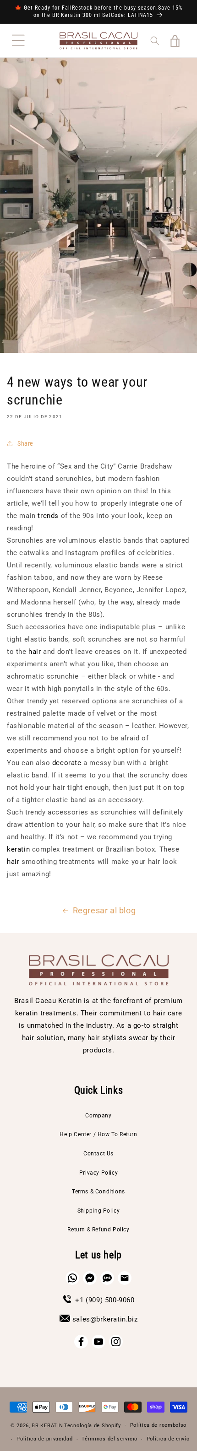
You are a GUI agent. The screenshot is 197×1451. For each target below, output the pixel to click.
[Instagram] (116, 1341)
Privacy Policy (98, 1173)
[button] (18, 41)
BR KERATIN (47, 1425)
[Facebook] (81, 1341)
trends (48, 516)
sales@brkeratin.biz (104, 1319)
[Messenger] (90, 1278)
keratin (18, 849)
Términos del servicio (109, 1439)
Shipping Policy (98, 1211)
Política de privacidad (44, 1439)
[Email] (124, 1278)
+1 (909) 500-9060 (104, 1300)
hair (34, 651)
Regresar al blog (104, 910)
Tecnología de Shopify (92, 1425)
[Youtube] (98, 1341)
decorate (67, 763)
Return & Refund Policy (98, 1229)
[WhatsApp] (72, 1278)
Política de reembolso (158, 1425)
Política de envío (168, 1439)
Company (98, 1115)
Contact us (98, 1153)
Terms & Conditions (98, 1191)
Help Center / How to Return (98, 1134)
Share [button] (25, 443)
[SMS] (107, 1278)
